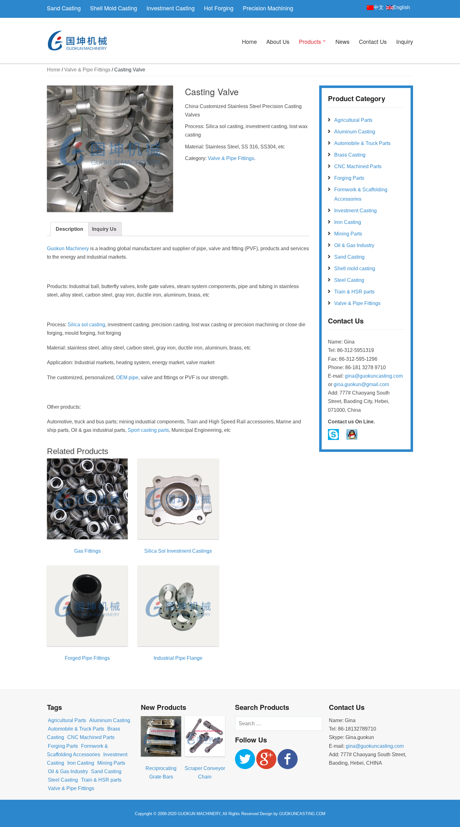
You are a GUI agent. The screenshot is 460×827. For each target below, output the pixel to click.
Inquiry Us (104, 229)
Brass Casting (349, 155)
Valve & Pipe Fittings (87, 69)
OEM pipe (127, 377)
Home (249, 41)
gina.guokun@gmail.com (361, 384)
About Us (277, 41)
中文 (379, 7)
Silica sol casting (86, 324)
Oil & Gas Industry (354, 245)
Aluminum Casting (354, 131)
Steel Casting (349, 280)
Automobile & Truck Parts (362, 143)
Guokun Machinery (68, 248)
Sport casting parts (148, 430)
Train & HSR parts (354, 291)
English (401, 7)
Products (310, 41)
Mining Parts (348, 233)
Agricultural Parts (353, 120)
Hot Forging (218, 8)
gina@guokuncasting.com (374, 376)
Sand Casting (64, 8)
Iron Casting (347, 222)
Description (69, 229)
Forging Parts (349, 178)
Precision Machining (268, 8)
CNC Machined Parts (357, 166)
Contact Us (373, 41)
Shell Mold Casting (113, 8)
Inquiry (404, 41)
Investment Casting (170, 8)
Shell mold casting (354, 268)
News (342, 41)
